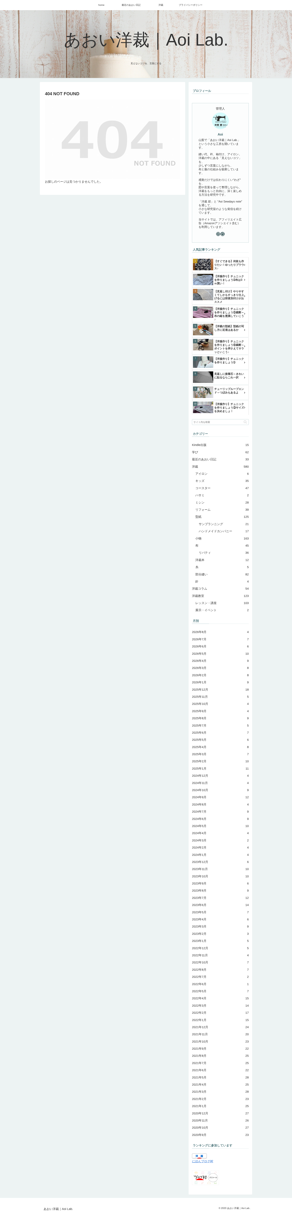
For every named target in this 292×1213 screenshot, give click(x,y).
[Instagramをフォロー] (218, 234)
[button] (245, 422)
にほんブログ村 (202, 1161)
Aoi (220, 134)
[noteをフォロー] (223, 234)
